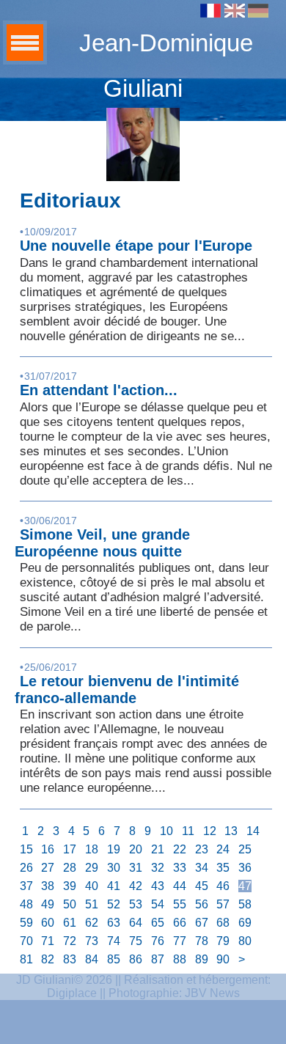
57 (223, 904)
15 (26, 849)
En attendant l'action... (98, 390)
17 (69, 849)
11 (188, 831)
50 (69, 904)
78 (201, 941)
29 (91, 867)
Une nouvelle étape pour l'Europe (136, 246)
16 (47, 849)
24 (223, 849)
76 (157, 941)
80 (245, 941)
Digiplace (72, 993)
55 (179, 904)
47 (245, 886)
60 (47, 922)
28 (69, 867)
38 (47, 886)
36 (245, 867)
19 (113, 849)
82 (47, 959)
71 (47, 941)
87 (157, 959)
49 (47, 904)
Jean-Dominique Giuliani (166, 65)
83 (69, 959)
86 (135, 959)
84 (91, 959)
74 (113, 941)
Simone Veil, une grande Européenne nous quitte (102, 542)
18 (91, 849)
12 (209, 831)
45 (201, 886)
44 (179, 886)
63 (113, 922)
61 (69, 922)
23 (201, 849)
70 (26, 941)
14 (253, 831)
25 (245, 849)
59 (26, 922)
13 (231, 831)
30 (113, 867)
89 (201, 959)
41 (113, 886)
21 (157, 849)
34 (201, 867)
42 (135, 886)
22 (179, 849)
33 (179, 867)
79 (223, 941)
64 (135, 922)
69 (245, 922)
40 (91, 886)
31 (135, 867)
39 (69, 886)
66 (179, 922)
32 (157, 867)
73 (91, 941)
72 (69, 941)
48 (26, 904)
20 (135, 849)
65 (157, 922)
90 (223, 959)
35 (223, 867)
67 (201, 922)
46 (223, 886)
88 (179, 959)
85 (113, 959)
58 (245, 904)
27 (47, 867)
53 (135, 904)
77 (179, 941)
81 (26, 959)
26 (26, 867)
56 (201, 904)
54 (157, 904)
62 (91, 922)
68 (223, 922)
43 (157, 886)
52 (113, 904)
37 (26, 886)
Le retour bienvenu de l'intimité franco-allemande (127, 689)
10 (166, 831)
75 (135, 941)
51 (91, 904)
